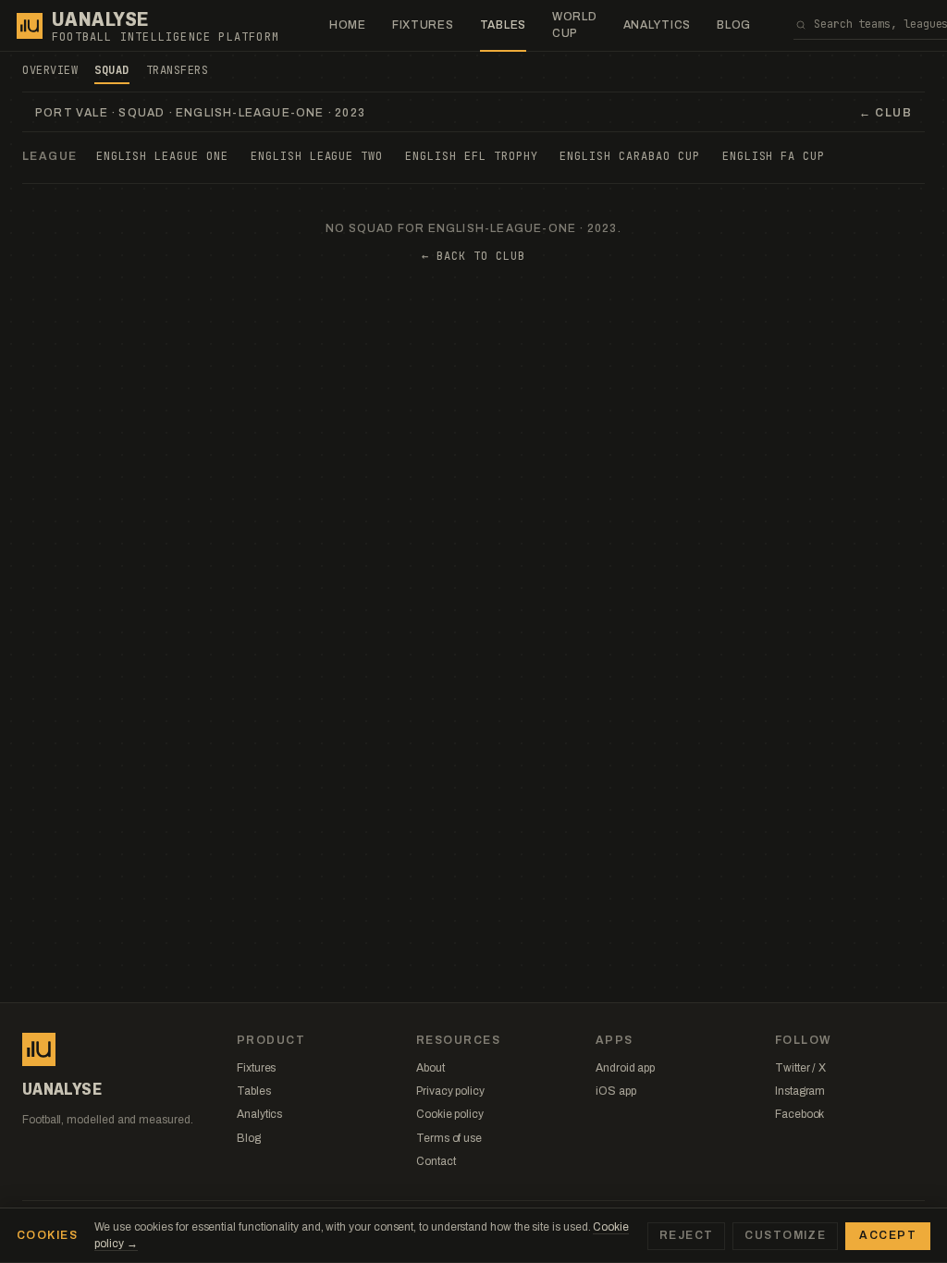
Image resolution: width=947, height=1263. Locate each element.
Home (347, 24)
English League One (162, 156)
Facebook (799, 1114)
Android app (625, 1067)
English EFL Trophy (471, 156)
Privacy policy (450, 1091)
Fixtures (423, 24)
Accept (887, 1235)
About (430, 1067)
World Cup (574, 24)
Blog (734, 24)
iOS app (615, 1091)
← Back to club (473, 256)
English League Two (317, 156)
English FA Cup (773, 156)
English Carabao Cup (629, 156)
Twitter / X (800, 1067)
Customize (785, 1235)
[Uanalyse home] (30, 26)
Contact (435, 1161)
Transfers (177, 70)
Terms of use (449, 1138)
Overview (50, 70)
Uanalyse (100, 19)
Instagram (800, 1091)
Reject (686, 1235)
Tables (503, 24)
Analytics (657, 24)
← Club (885, 112)
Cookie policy (450, 1114)
